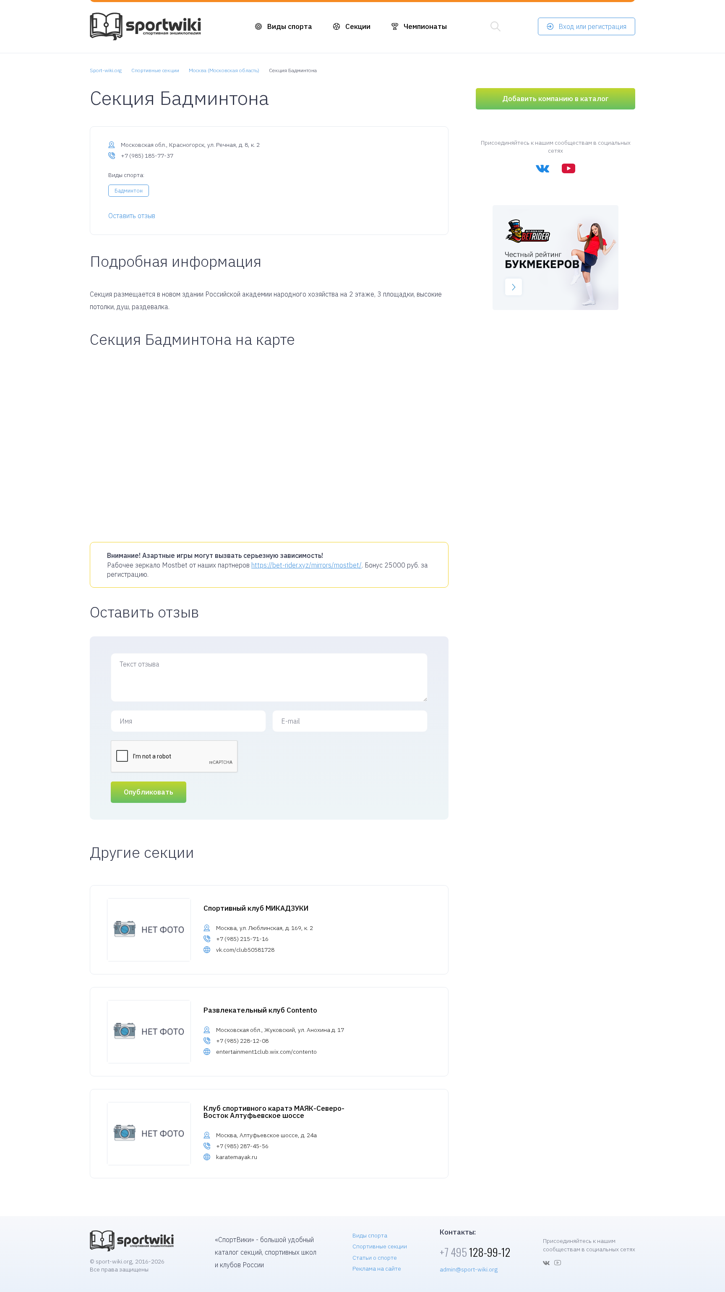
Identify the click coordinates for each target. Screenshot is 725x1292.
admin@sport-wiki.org (469, 1269)
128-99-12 (475, 1252)
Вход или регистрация (592, 26)
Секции (357, 26)
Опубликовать (148, 792)
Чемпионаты (425, 26)
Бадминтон (129, 190)
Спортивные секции (379, 1246)
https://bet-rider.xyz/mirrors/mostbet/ (306, 565)
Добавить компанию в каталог (555, 98)
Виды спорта (289, 26)
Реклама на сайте (376, 1268)
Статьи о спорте (374, 1257)
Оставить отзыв (131, 215)
